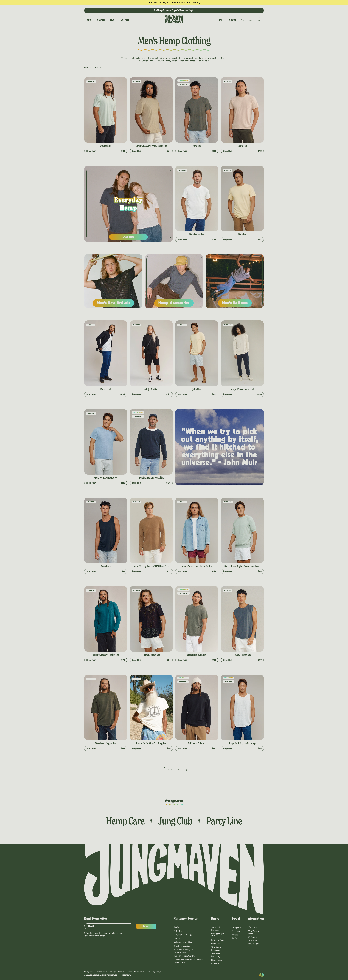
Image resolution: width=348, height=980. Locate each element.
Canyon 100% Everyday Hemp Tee (151, 145)
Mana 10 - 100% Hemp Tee (106, 477)
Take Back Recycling (215, 954)
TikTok (235, 938)
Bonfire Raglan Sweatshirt (151, 477)
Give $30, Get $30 (217, 934)
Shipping (178, 931)
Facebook (236, 931)
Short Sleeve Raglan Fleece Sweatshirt (242, 566)
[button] (242, 20)
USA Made (252, 927)
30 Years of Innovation (252, 938)
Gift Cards (215, 943)
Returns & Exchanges (183, 934)
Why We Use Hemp (253, 932)
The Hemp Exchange (216, 948)
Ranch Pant (105, 389)
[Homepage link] (174, 19)
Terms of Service (101, 972)
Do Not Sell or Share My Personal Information (189, 960)
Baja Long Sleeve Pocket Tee (106, 654)
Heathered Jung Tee (196, 654)
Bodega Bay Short (151, 389)
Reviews (215, 963)
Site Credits (126, 975)
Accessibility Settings (154, 972)
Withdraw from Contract (185, 955)
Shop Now (128, 237)
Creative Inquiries (182, 945)
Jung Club (175, 820)
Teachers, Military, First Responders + (184, 950)
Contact (177, 938)
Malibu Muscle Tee (242, 654)
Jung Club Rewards (215, 928)
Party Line (224, 820)
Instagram (236, 927)
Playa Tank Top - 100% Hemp (242, 743)
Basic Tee (242, 145)
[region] (174, 2)
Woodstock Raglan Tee (105, 743)
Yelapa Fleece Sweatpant (242, 389)
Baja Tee (242, 234)
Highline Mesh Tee (151, 654)
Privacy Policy (89, 972)
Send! (146, 926)
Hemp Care (125, 820)
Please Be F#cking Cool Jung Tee (151, 743)
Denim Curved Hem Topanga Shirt (197, 566)
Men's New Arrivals (113, 303)
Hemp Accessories (174, 303)
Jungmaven (95, 975)
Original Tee (105, 145)
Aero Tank (106, 566)
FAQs (176, 927)
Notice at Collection (125, 972)
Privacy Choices (139, 972)
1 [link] (165, 768)
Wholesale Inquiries (183, 942)
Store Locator (217, 960)
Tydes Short (196, 389)
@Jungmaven (174, 801)
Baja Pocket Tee (196, 234)
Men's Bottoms (235, 303)
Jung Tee (197, 145)
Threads (235, 934)
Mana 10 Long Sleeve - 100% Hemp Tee (151, 566)
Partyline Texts (217, 940)
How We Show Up (254, 945)
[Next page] (185, 766)
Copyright (112, 972)
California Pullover (197, 743)
